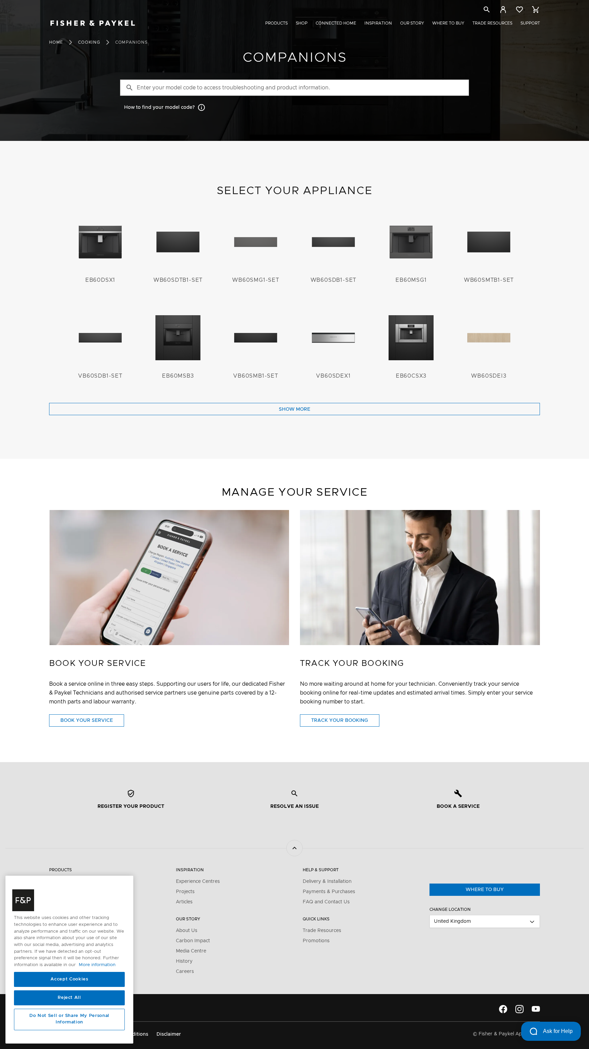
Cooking (89, 42)
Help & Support (320, 870)
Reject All (69, 997)
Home (56, 42)
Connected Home (336, 23)
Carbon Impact (193, 940)
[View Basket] (536, 9)
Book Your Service (92, 722)
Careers (185, 971)
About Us (186, 930)
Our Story (412, 23)
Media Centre (191, 951)
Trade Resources (492, 23)
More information (97, 965)
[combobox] (484, 921)
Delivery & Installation (327, 881)
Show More (294, 409)
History (184, 961)
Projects (185, 891)
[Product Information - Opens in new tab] (420, 577)
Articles (184, 902)
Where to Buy (448, 23)
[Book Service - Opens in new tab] (169, 577)
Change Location (450, 909)
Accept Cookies (69, 979)
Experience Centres (198, 881)
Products (276, 23)
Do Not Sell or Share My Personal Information (69, 1019)
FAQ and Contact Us (326, 902)
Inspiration (378, 23)
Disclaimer (168, 1034)
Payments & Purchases (329, 891)
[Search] (487, 9)
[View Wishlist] (519, 9)
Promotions (316, 940)
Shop (301, 23)
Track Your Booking (345, 722)
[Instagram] (519, 1009)
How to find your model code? (159, 107)
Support (530, 23)
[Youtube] (536, 1009)
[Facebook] (503, 1009)
